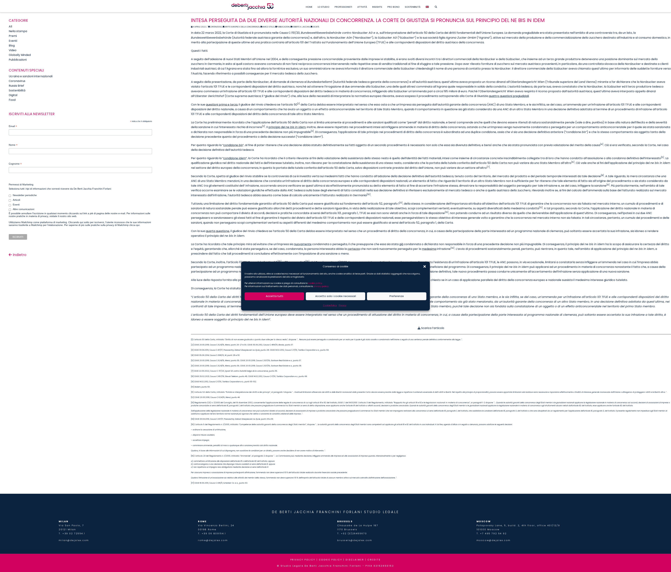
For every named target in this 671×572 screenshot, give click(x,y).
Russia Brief (16, 86)
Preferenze (396, 296)
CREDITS (374, 559)
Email (13, 127)
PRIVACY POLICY (302, 559)
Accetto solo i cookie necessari (335, 296)
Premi (13, 36)
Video (12, 50)
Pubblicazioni (283, 27)
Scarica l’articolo (432, 328)
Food (12, 100)
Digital (13, 95)
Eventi (13, 41)
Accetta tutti (274, 296)
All (10, 26)
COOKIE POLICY (330, 559)
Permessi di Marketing (21, 184)
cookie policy (315, 283)
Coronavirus (17, 81)
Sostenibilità (17, 90)
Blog (12, 46)
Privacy (342, 305)
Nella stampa (18, 31)
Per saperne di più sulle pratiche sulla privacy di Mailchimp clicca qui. (102, 225)
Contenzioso (216, 27)
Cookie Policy (330, 305)
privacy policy (321, 286)
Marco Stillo (268, 27)
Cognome (15, 164)
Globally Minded (20, 55)
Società (315, 27)
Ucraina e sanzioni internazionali (30, 76)
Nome (13, 145)
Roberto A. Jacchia (301, 27)
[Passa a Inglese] (427, 6)
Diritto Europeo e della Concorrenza (242, 27)
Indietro (19, 254)
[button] (424, 266)
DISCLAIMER (355, 559)
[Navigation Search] (435, 6)
